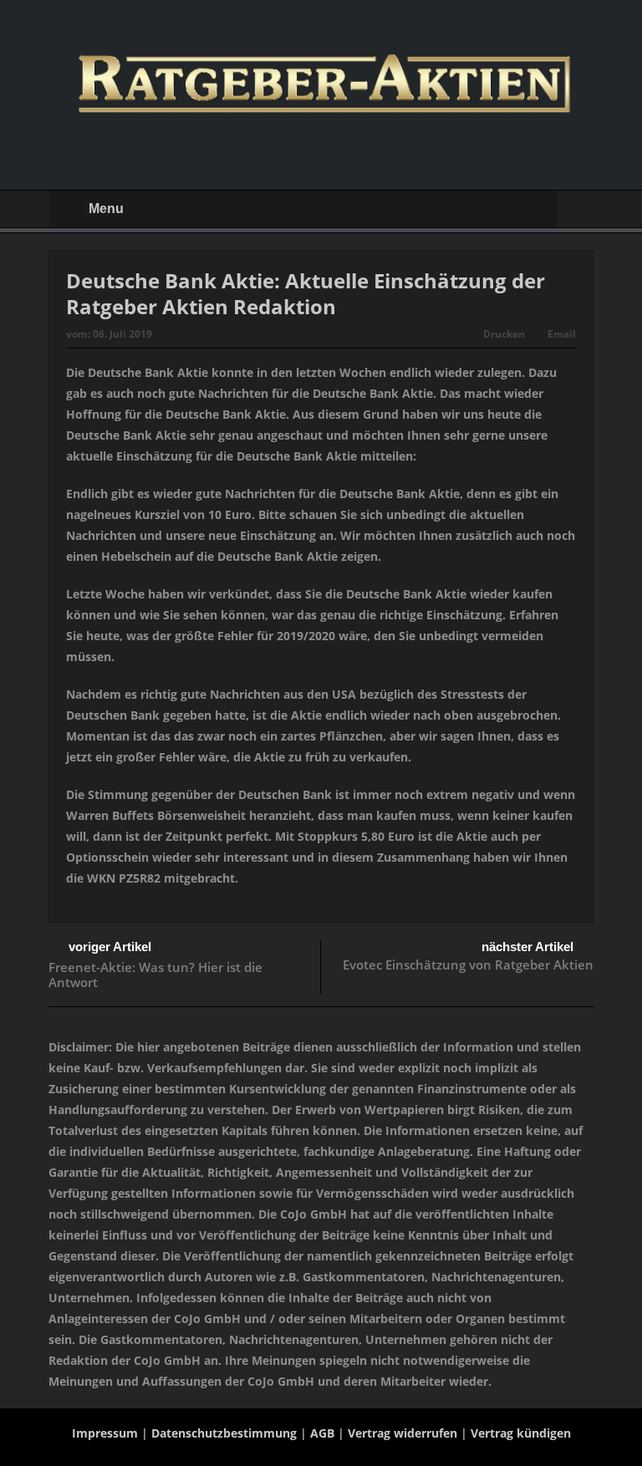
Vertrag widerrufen (402, 1433)
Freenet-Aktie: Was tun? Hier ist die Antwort (155, 974)
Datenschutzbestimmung (224, 1433)
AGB (322, 1433)
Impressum (105, 1433)
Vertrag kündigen (521, 1433)
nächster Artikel (527, 946)
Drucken (504, 334)
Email (562, 334)
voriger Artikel (110, 946)
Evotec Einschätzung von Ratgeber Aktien (468, 964)
